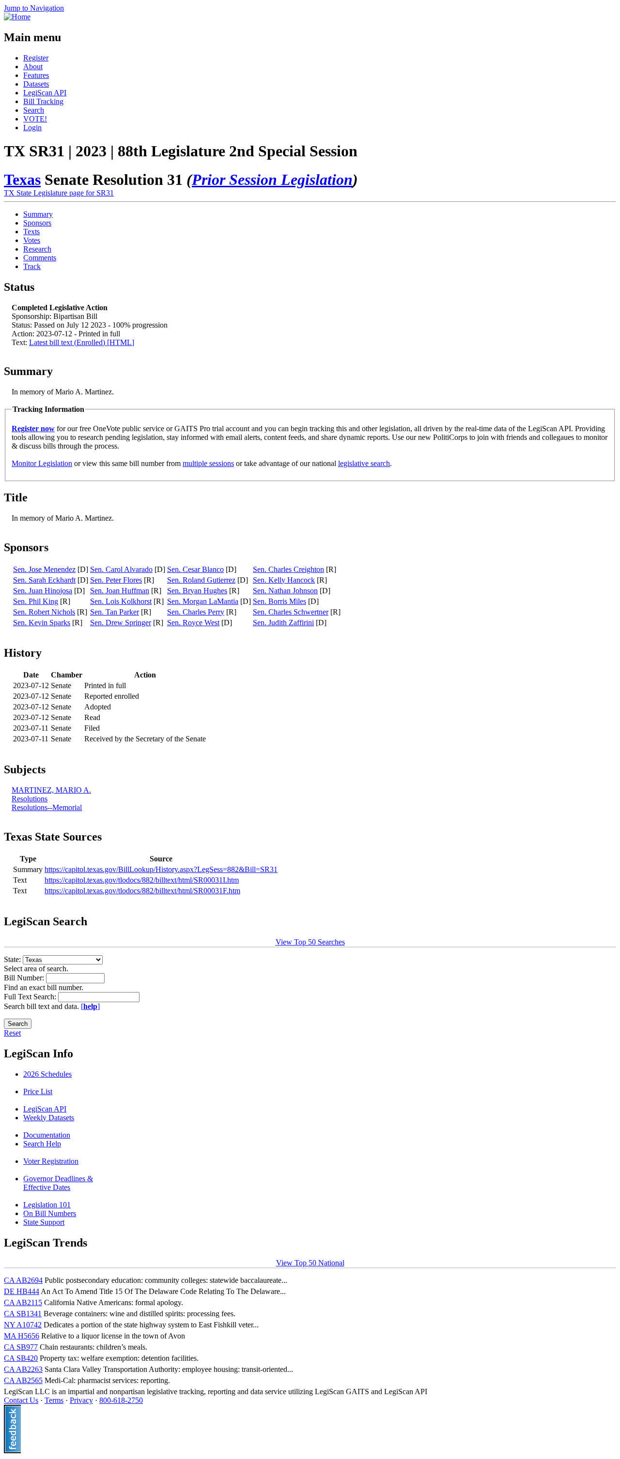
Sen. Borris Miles (279, 601)
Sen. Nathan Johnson (285, 591)
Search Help (42, 1144)
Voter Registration (50, 1161)
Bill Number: (25, 978)
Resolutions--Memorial (47, 807)
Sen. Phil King (35, 601)
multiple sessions (208, 463)
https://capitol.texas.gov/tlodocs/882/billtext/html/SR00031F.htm (142, 891)
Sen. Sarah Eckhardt (44, 580)
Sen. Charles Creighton (288, 569)
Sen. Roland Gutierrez (201, 580)
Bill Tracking (43, 101)
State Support (43, 1222)
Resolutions (29, 799)
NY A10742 (23, 1325)
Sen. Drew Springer (120, 622)
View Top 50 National (310, 1263)
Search (33, 110)
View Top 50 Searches (310, 942)
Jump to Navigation (34, 8)
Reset (12, 1033)
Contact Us (21, 1400)
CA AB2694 (23, 1280)
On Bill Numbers (49, 1213)
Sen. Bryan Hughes (197, 591)
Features (36, 75)
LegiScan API (44, 93)
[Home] (17, 17)
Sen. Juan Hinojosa (42, 591)
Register (35, 58)
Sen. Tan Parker (114, 612)
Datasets (36, 84)
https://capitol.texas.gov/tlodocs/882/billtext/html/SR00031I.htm (142, 880)
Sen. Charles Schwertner (290, 612)
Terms (54, 1400)
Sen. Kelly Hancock (284, 580)
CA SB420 (21, 1358)
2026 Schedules (47, 1074)
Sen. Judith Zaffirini (283, 622)
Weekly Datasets (48, 1117)
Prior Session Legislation (272, 179)
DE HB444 (21, 1291)
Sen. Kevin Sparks (41, 622)
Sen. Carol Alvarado (121, 569)
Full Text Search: (31, 997)
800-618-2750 (121, 1400)
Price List (37, 1091)
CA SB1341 (23, 1313)
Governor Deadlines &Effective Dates (58, 1182)
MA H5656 (21, 1336)
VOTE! (35, 119)
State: (13, 959)
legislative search (364, 463)
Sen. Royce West (193, 622)
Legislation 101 (47, 1205)
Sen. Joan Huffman (119, 591)
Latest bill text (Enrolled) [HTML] (81, 342)
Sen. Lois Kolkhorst (121, 601)
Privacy (81, 1400)
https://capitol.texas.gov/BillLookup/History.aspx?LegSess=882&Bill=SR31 (161, 869)
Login (32, 127)
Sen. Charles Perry (195, 612)
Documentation (46, 1135)
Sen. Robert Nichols (44, 612)
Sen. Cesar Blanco (195, 569)
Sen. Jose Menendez (44, 569)
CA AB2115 (23, 1302)
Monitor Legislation (42, 463)
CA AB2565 (23, 1380)
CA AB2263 (23, 1369)
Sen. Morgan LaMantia (202, 601)
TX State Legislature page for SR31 (59, 193)
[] (90, 1006)
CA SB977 (21, 1347)
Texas (22, 179)
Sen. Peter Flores (116, 580)
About (33, 66)
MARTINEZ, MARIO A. (51, 790)
